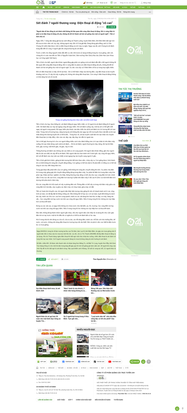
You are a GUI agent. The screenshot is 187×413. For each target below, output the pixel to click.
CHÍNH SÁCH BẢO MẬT (84, 400)
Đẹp (102, 368)
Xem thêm (145, 141)
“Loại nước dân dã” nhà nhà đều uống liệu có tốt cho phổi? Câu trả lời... (103, 318)
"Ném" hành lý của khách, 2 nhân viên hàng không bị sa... (75, 289)
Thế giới (132, 7)
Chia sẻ (112, 27)
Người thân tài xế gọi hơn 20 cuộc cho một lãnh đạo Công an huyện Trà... (48, 318)
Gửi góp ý (54, 259)
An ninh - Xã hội (72, 368)
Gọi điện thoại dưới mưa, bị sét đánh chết (48, 289)
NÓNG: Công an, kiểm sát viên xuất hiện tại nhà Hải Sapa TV (101, 347)
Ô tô (148, 7)
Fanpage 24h (69, 361)
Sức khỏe (116, 7)
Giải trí (85, 7)
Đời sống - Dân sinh (99, 12)
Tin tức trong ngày (50, 12)
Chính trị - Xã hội (67, 12)
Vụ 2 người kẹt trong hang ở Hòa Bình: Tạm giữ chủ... (76, 317)
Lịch (115, 3)
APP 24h (43, 361)
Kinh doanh (76, 7)
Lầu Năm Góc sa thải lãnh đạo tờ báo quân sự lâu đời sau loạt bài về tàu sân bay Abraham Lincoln (142, 148)
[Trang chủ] (39, 11)
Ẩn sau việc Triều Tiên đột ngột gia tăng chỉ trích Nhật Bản (141, 181)
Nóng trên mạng (129, 12)
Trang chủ (39, 19)
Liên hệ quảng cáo (45, 400)
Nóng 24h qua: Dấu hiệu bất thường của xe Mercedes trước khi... (103, 290)
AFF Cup (58, 7)
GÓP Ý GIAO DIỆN (6, 407)
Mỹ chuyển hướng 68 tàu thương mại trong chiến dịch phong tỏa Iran (142, 170)
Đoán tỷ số (103, 3)
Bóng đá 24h (85, 361)
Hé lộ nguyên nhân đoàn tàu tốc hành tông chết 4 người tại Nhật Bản (142, 158)
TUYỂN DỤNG (118, 400)
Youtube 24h (116, 361)
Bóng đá (66, 7)
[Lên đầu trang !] (183, 408)
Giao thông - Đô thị (114, 12)
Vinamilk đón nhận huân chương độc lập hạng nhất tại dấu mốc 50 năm (142, 128)
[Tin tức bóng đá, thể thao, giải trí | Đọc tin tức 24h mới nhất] (40, 2)
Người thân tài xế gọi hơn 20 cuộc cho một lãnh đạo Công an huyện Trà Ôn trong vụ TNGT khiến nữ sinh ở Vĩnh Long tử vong (102, 337)
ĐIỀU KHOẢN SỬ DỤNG (102, 400)
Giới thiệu (61, 400)
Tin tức (50, 7)
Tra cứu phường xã (82, 12)
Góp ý (70, 400)
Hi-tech (124, 7)
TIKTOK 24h (100, 361)
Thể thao (141, 7)
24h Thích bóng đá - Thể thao (100, 7)
